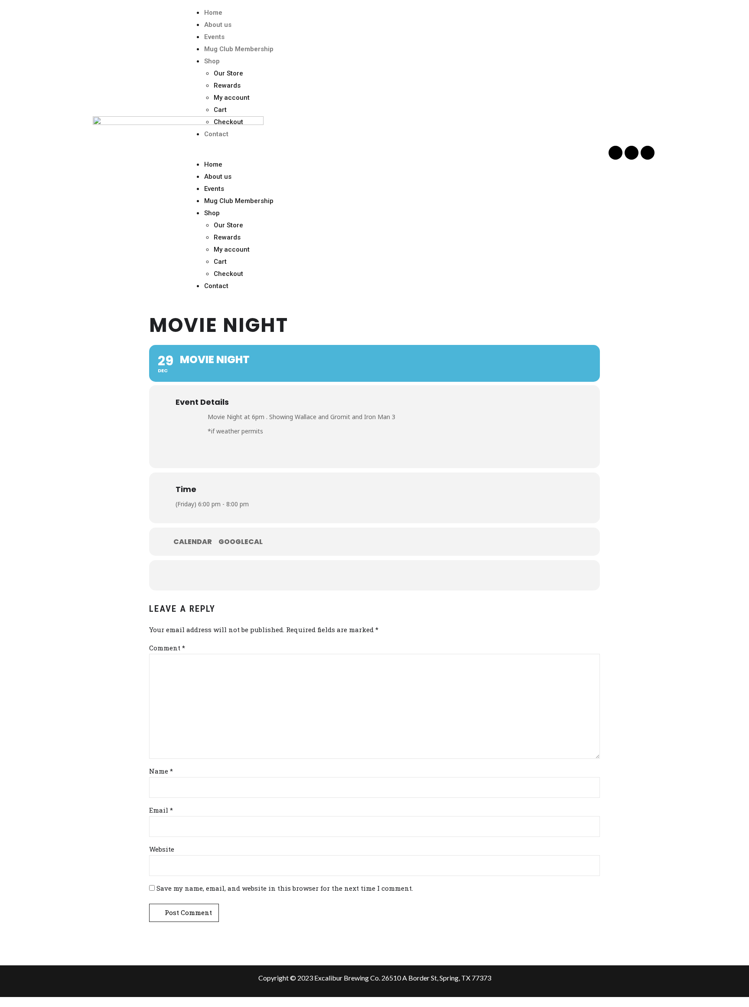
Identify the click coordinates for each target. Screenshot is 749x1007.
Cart (220, 110)
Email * (161, 810)
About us (217, 25)
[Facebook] (615, 153)
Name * (161, 771)
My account (232, 98)
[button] (396, 152)
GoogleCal (240, 542)
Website (161, 849)
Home (213, 12)
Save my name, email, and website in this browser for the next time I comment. (284, 888)
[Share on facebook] (348, 575)
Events (214, 37)
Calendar (192, 542)
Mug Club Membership (239, 49)
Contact (216, 134)
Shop (212, 61)
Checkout (228, 122)
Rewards (227, 85)
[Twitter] (631, 153)
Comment (167, 647)
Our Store (228, 73)
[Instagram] (648, 153)
